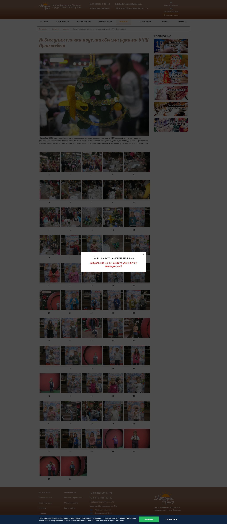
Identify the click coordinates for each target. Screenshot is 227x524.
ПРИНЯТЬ (149, 519)
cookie (90, 521)
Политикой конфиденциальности (110, 521)
